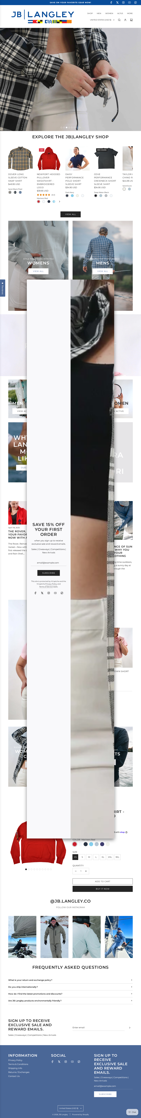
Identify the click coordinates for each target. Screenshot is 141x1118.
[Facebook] (35, 593)
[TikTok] (62, 593)
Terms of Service (46, 586)
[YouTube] (55, 593)
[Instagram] (49, 593)
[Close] (109, 284)
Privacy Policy (51, 584)
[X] (42, 593)
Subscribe (48, 573)
